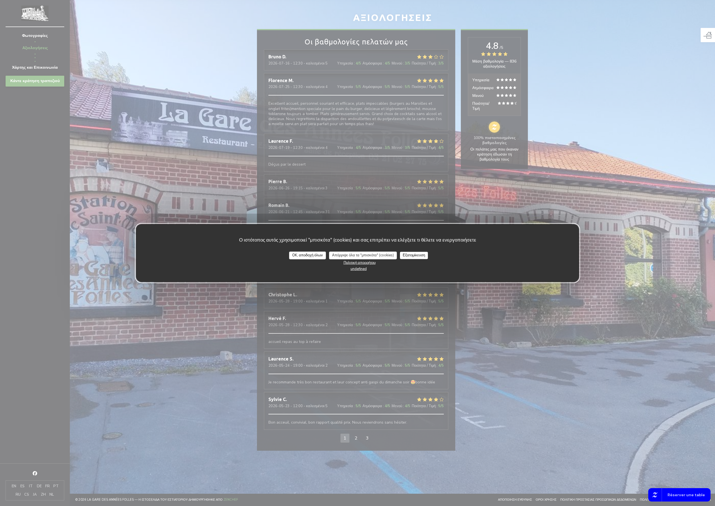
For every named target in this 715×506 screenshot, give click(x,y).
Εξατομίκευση (414, 255)
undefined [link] (359, 268)
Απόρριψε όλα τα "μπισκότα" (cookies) (363, 255)
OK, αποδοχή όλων (307, 255)
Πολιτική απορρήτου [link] (360, 262)
